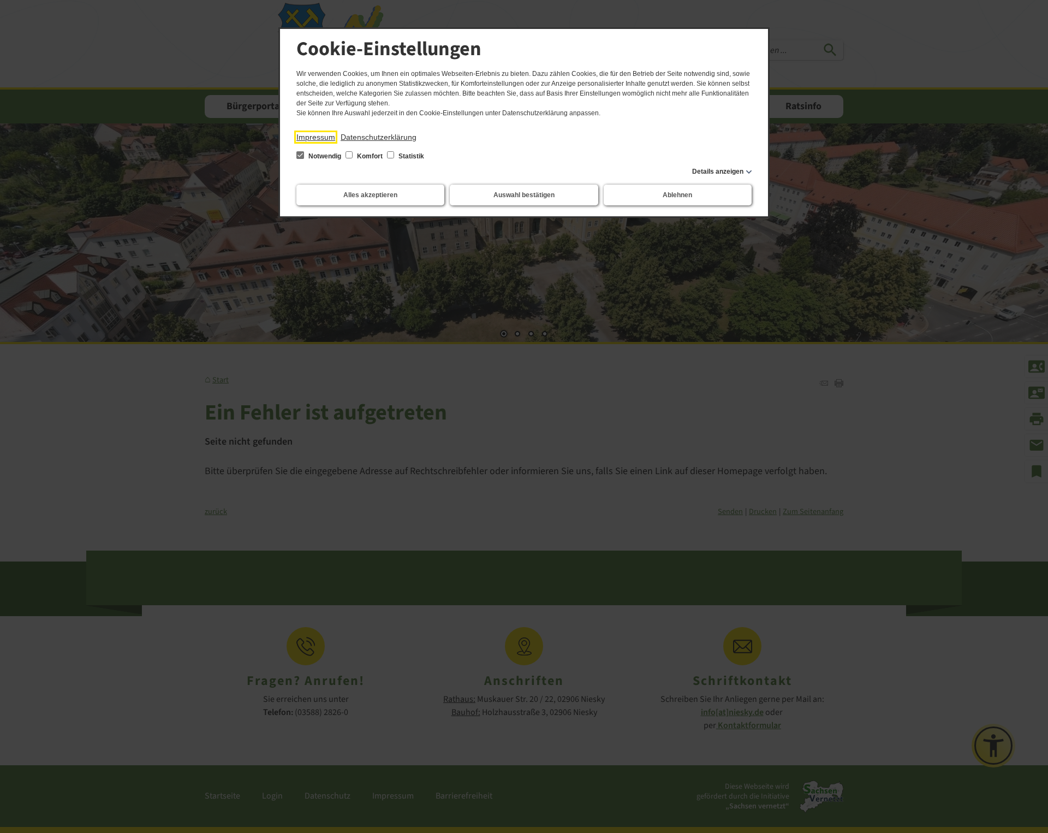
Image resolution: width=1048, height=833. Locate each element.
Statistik (410, 156)
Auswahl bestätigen (524, 195)
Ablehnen (677, 195)
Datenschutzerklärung (378, 137)
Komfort (369, 156)
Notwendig (325, 156)
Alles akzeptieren (370, 195)
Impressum (315, 137)
